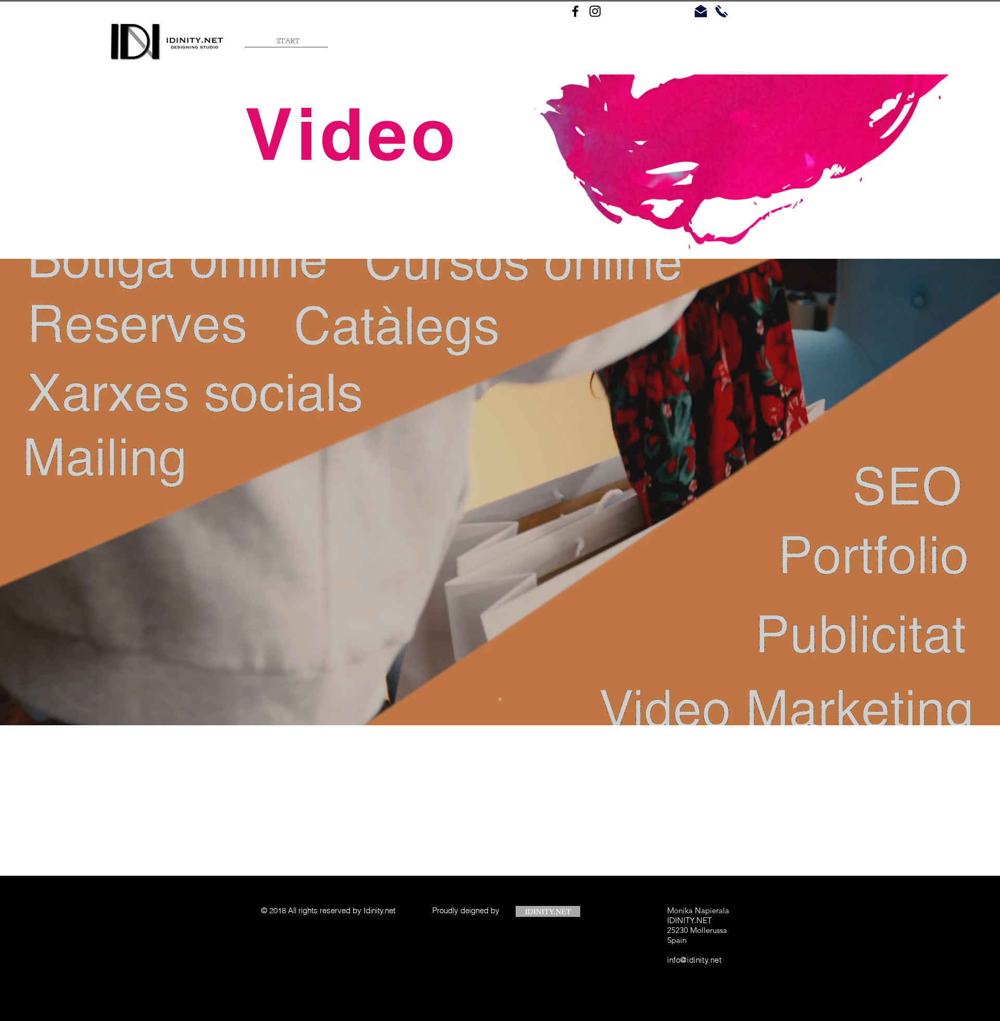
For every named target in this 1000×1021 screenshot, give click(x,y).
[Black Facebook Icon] (575, 11)
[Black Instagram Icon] (595, 11)
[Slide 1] (500, 699)
